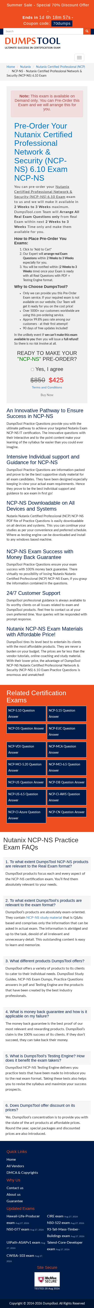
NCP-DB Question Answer (67, 782)
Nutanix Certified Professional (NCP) (60, 67)
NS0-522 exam (58, 1223)
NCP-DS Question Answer (26, 728)
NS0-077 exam (18, 1229)
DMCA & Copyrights (22, 1172)
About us (14, 1194)
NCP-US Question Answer (26, 782)
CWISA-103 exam (20, 1255)
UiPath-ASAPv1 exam (23, 1242)
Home (11, 67)
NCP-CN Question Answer (67, 812)
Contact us (15, 1188)
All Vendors (15, 1166)
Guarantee (15, 1201)
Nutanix (25, 67)
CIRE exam (55, 1216)
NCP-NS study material (44, 917)
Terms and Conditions (47, 387)
